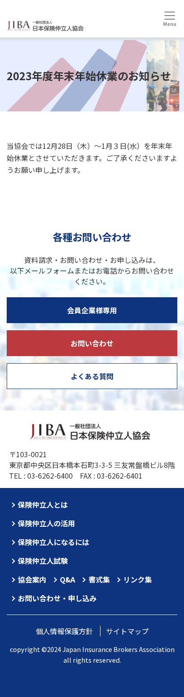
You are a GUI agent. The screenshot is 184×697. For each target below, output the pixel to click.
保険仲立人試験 (43, 560)
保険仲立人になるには (53, 542)
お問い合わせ (92, 343)
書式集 (99, 579)
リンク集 (137, 579)
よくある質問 (92, 376)
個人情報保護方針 (64, 631)
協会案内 (32, 579)
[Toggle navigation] (169, 19)
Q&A (67, 579)
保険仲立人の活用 (46, 523)
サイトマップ (127, 631)
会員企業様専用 (92, 310)
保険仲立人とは (43, 504)
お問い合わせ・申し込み (57, 598)
